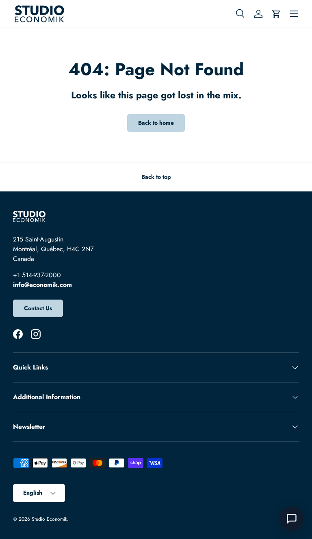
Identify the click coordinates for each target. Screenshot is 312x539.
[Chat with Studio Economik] (292, 518)
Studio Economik (49, 519)
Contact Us (38, 308)
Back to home (156, 123)
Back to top (156, 177)
